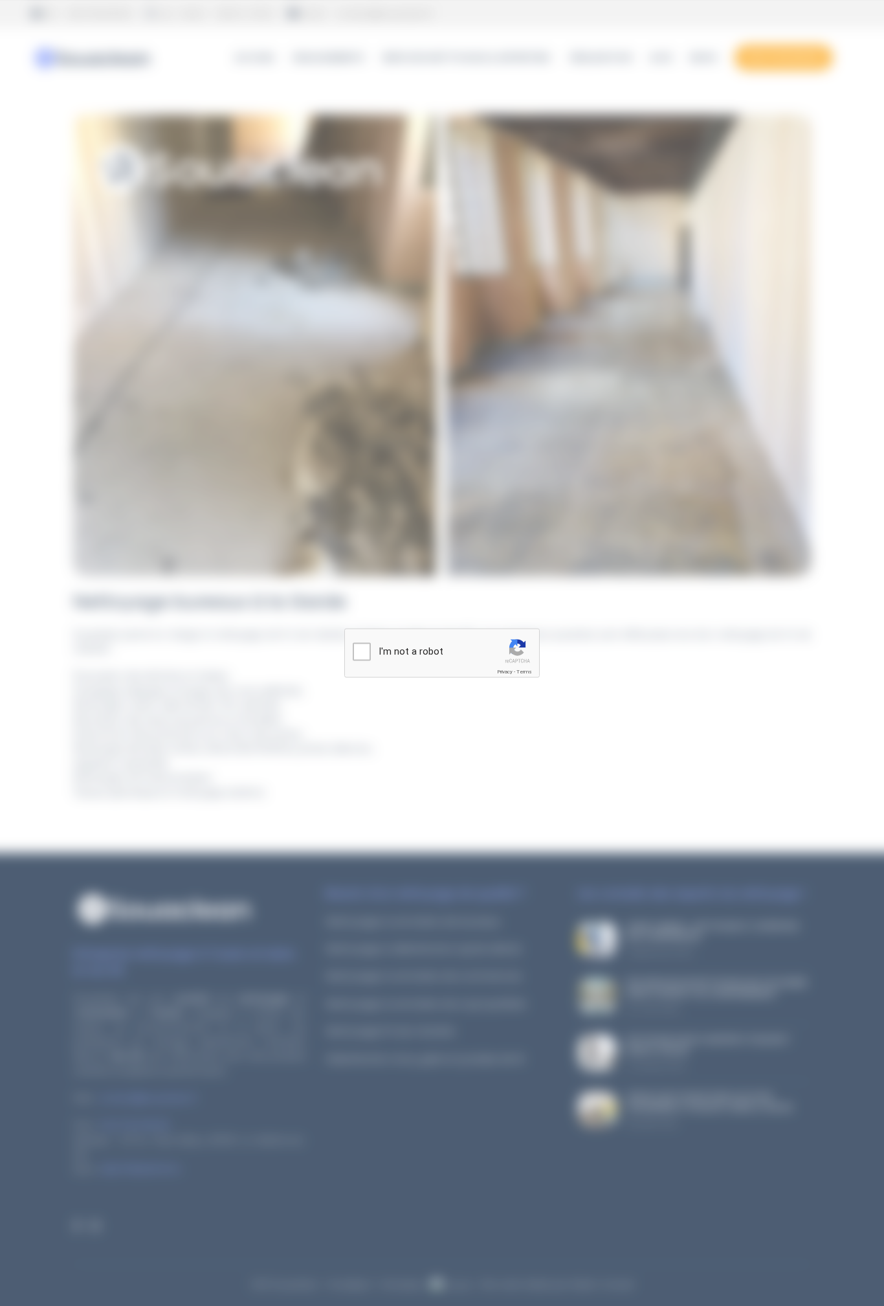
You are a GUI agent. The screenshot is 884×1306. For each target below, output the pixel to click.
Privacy (505, 672)
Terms (524, 672)
